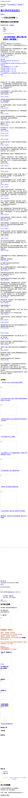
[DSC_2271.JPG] (5, 113)
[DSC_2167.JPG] (5, 133)
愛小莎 (2, 584)
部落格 (5, 29)
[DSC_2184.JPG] (5, 302)
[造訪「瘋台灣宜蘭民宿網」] (7, 723)
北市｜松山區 (12, 597)
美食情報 (12, 25)
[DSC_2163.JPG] (5, 96)
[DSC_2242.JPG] (5, 198)
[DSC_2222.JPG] (5, 327)
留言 (12, 592)
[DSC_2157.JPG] (5, 119)
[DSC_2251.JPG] (5, 214)
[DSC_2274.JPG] (5, 250)
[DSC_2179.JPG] (5, 163)
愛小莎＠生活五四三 (10, 10)
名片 (4, 31)
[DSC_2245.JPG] (5, 184)
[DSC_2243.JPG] (5, 195)
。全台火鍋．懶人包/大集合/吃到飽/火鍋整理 (11, 382)
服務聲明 (14, 779)
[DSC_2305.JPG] (5, 205)
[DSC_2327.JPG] (5, 359)
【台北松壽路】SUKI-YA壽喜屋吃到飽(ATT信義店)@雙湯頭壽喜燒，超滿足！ (14, 453)
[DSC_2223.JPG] (5, 332)
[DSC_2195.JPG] (5, 338)
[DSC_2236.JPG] (5, 177)
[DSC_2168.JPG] (5, 135)
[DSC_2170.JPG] (5, 139)
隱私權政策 (24, 777)
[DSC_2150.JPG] (5, 186)
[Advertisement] (14, 563)
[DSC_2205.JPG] (5, 355)
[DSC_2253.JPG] (5, 108)
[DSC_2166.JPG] (5, 130)
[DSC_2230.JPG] (5, 264)
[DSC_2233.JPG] (5, 235)
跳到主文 (3, 14)
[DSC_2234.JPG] (5, 238)
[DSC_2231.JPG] (5, 270)
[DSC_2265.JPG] (5, 88)
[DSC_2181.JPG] (5, 314)
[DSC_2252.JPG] (5, 220)
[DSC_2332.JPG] (5, 56)
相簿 (4, 28)
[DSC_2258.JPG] (5, 225)
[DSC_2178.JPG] (5, 165)
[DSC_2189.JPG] (5, 296)
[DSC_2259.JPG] (5, 228)
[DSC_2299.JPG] (5, 279)
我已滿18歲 (3, 795)
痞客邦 (9, 592)
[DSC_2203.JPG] (5, 344)
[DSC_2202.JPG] (5, 322)
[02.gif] (2, 664)
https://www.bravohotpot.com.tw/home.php (10, 60)
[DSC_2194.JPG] (5, 171)
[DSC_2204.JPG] (5, 350)
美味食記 (11, 595)
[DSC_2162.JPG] (5, 94)
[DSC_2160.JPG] (5, 125)
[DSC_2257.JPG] (5, 260)
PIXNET (6, 777)
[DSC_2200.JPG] (5, 319)
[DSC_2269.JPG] (5, 102)
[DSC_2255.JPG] (5, 275)
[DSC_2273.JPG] (5, 306)
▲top (2, 599)
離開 (8, 795)
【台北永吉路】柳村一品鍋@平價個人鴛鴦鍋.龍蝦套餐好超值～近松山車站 (14, 399)
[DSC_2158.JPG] (5, 144)
